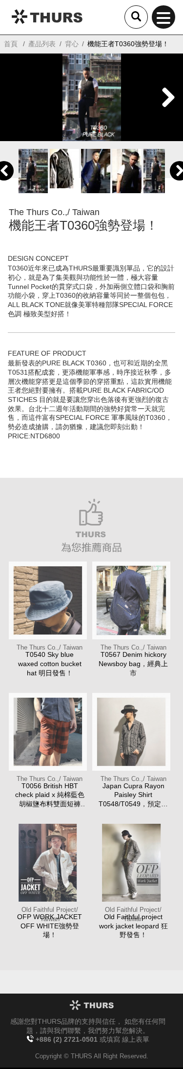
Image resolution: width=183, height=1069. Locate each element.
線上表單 (135, 1040)
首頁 (11, 44)
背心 (72, 44)
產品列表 (42, 44)
